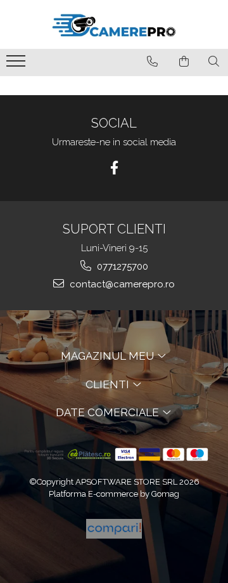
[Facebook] (114, 168)
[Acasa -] (114, 24)
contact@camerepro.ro (121, 284)
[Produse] (17, 64)
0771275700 (121, 266)
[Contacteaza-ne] (152, 61)
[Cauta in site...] (214, 61)
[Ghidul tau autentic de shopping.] (114, 529)
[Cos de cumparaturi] (184, 61)
